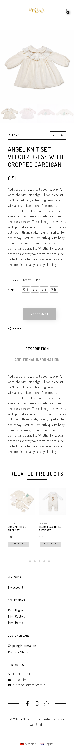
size (11, 290)
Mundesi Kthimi (18, 652)
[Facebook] (27, 704)
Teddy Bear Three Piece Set (50, 529)
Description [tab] (37, 348)
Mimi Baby (13, 523)
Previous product (54, 135)
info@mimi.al (21, 680)
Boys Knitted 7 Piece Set (17, 529)
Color (12, 280)
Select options (18, 544)
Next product (62, 135)
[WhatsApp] (46, 704)
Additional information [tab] (37, 359)
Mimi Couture (16, 616)
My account (15, 587)
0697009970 (21, 674)
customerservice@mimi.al (29, 685)
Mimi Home (15, 623)
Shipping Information (22, 646)
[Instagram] (37, 704)
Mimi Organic (16, 610)
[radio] (27, 280)
